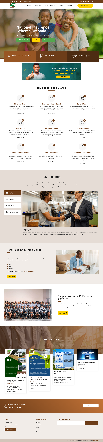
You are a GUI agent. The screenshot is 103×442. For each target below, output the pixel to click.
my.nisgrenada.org (29, 271)
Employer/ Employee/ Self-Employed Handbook (82, 56)
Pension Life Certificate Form (22, 55)
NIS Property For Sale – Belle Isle (62, 372)
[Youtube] (88, 1)
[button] (85, 6)
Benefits (29, 5)
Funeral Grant (82, 104)
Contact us (69, 5)
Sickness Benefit (51, 152)
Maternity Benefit (20, 104)
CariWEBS (95, 440)
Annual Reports (49, 55)
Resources (52, 5)
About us (61, 5)
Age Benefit (20, 128)
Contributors (38, 5)
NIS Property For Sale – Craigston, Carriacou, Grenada (38, 378)
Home (23, 5)
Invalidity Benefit (51, 128)
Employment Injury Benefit (51, 104)
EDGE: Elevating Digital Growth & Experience (86, 363)
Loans (46, 5)
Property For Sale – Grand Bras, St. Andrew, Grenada (15, 381)
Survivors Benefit (82, 128)
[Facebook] (86, 1)
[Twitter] (83, 1)
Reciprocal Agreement (82, 152)
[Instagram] (81, 1)
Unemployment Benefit (20, 152)
